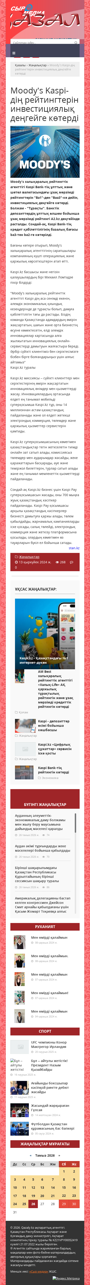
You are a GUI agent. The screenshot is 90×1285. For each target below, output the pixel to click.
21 (53, 1196)
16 (74, 1187)
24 (15, 1204)
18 (24, 1196)
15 (64, 1187)
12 (33, 1187)
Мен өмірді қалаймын (49, 937)
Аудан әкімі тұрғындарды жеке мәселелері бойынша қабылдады (42, 848)
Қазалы (45, 22)
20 (42, 1196)
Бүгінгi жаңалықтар (45, 804)
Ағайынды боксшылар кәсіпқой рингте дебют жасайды (50, 1087)
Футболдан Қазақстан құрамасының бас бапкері (52, 1126)
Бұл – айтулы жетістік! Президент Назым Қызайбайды (49, 1065)
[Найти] (75, 42)
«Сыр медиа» (38, 1271)
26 (33, 1204)
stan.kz (74, 548)
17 (15, 1196)
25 (24, 1204)
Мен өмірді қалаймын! (49, 993)
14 (53, 1187)
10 (15, 1187)
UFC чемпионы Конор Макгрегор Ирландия (49, 1044)
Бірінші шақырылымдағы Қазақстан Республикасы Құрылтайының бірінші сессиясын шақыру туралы (37, 874)
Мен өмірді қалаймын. (49, 956)
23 (74, 1195)
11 (24, 1187)
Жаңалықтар (29, 557)
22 (64, 1195)
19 (33, 1196)
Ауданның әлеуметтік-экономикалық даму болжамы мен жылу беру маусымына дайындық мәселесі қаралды (40, 822)
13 (42, 1187)
